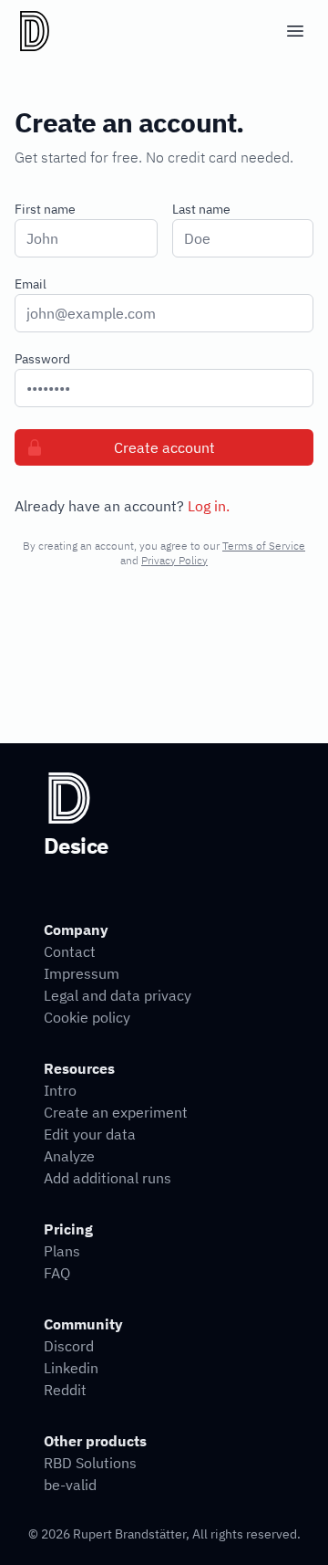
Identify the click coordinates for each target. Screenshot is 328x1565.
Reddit (65, 1390)
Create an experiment (116, 1112)
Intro (60, 1090)
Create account (164, 447)
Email (30, 284)
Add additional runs (107, 1178)
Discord (69, 1346)
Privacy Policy (174, 560)
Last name (201, 209)
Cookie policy (87, 1017)
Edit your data (90, 1134)
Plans (62, 1251)
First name (45, 209)
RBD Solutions (90, 1463)
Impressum (81, 973)
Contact (70, 951)
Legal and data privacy (117, 995)
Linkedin (71, 1368)
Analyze (69, 1156)
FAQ (57, 1273)
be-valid (70, 1485)
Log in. (209, 506)
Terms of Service (263, 545)
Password (42, 359)
